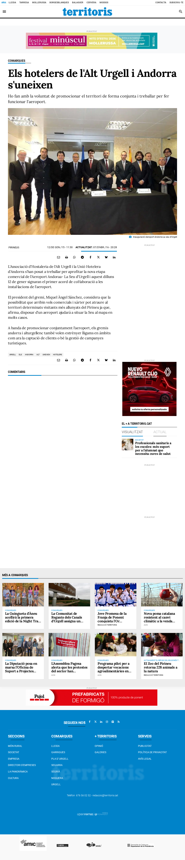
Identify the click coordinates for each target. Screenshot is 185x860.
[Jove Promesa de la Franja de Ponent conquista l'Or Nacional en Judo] (115, 594)
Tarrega (24, 2)
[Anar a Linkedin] (101, 722)
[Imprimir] (66, 257)
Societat (13, 752)
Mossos (104, 2)
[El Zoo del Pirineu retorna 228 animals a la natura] (162, 644)
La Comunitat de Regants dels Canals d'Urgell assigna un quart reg (66, 619)
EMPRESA (13, 758)
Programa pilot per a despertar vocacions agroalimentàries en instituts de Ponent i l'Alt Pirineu (114, 671)
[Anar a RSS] (118, 722)
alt (38, 355)
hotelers (57, 355)
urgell (12, 355)
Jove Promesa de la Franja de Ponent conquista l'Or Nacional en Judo (112, 619)
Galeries (100, 752)
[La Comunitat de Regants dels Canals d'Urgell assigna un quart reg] (69, 594)
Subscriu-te (176, 2)
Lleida (12, 2)
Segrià (55, 771)
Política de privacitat (152, 752)
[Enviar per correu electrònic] (58, 257)
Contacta (160, 2)
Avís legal (145, 758)
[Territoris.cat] (87, 11)
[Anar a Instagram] (107, 722)
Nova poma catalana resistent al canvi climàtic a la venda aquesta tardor (159, 619)
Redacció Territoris (107, 625)
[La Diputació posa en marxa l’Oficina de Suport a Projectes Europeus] (23, 644)
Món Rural (15, 745)
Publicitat (145, 745)
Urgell (56, 784)
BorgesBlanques (59, 2)
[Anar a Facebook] (89, 722)
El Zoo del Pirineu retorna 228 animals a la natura (160, 667)
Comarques (16, 60)
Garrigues (58, 752)
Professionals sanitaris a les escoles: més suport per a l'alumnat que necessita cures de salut (153, 448)
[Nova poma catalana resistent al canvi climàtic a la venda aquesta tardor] (162, 594)
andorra (29, 355)
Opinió (99, 745)
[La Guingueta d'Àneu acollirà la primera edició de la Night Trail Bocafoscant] (23, 594)
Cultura (13, 778)
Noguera (57, 778)
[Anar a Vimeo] (113, 722)
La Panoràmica (18, 771)
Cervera (91, 2)
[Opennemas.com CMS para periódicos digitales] (92, 814)
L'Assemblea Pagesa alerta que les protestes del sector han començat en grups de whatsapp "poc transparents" (69, 672)
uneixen (46, 355)
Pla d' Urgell (59, 758)
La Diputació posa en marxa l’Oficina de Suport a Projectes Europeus (21, 669)
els (20, 355)
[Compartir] (74, 257)
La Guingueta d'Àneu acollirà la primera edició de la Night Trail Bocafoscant (22, 619)
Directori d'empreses (22, 765)
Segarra (57, 765)
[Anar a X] (95, 722)
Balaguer (77, 2)
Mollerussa (39, 2)
